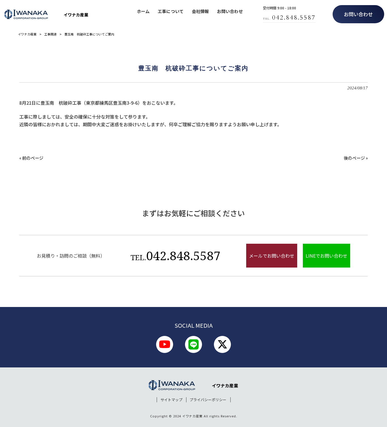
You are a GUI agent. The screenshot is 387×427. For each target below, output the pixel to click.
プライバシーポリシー (208, 399)
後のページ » (356, 158)
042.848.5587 (175, 255)
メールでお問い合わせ (271, 255)
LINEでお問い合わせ (326, 255)
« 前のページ (31, 158)
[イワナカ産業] (46, 14)
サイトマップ (171, 399)
